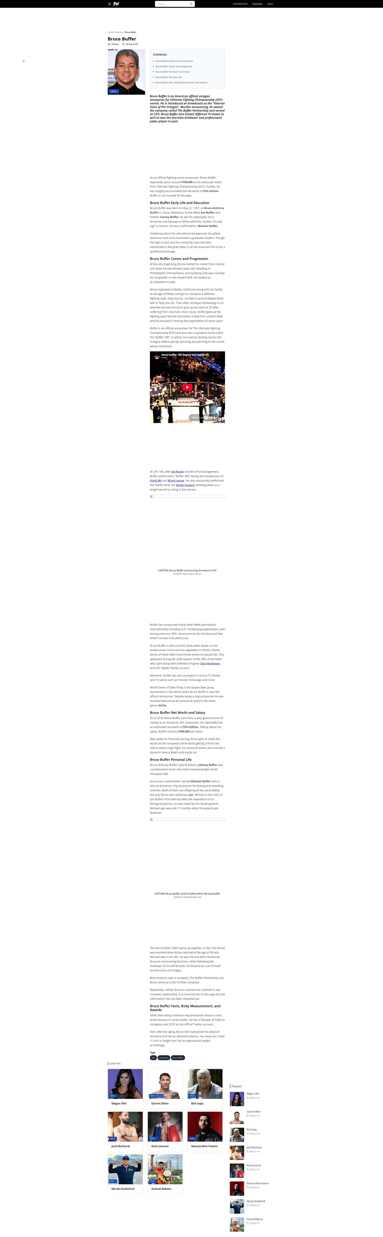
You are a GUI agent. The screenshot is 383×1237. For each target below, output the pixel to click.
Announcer (163, 1057)
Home (110, 32)
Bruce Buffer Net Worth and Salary (172, 71)
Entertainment (240, 3)
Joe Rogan (177, 471)
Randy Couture (185, 485)
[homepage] (116, 4)
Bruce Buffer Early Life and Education (174, 61)
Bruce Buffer (178, 1057)
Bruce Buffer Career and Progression (173, 66)
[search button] (191, 4)
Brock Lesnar (176, 480)
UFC (153, 1057)
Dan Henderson (210, 663)
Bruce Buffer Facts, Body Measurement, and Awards (181, 82)
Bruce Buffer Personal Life (168, 77)
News (270, 3)
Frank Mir (156, 480)
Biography (257, 3)
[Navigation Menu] (109, 4)
